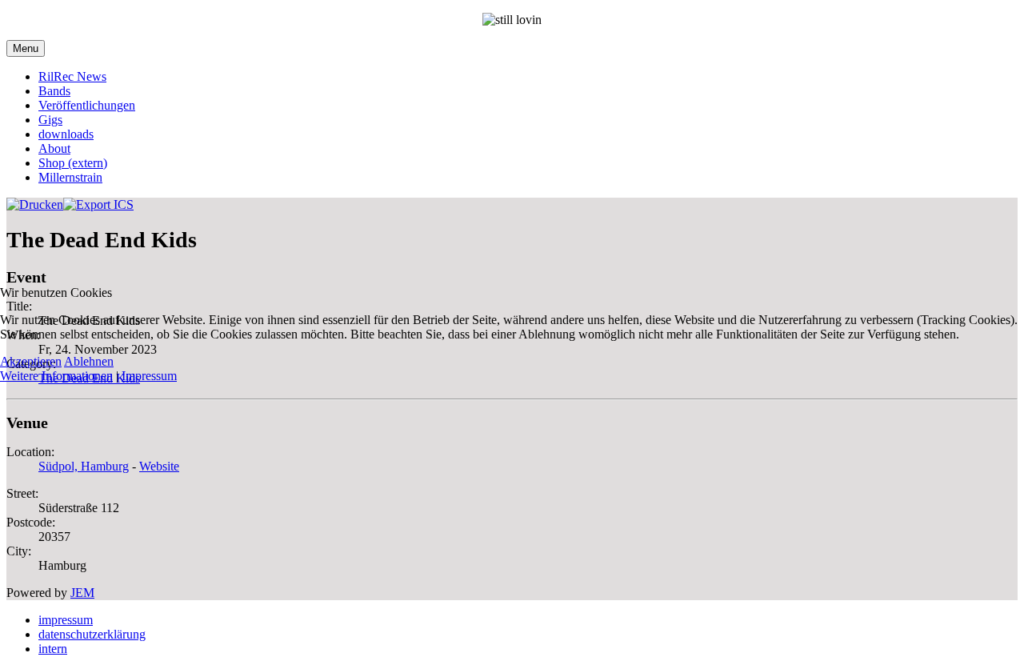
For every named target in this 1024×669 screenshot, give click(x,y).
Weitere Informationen (56, 376)
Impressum (149, 376)
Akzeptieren (31, 361)
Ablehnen (89, 361)
